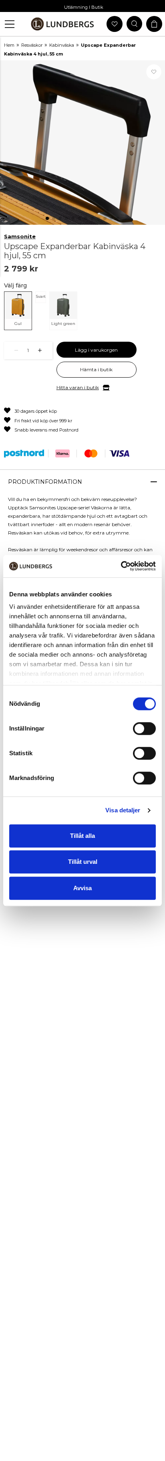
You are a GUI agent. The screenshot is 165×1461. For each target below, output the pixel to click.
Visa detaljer (122, 810)
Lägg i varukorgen (96, 350)
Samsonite (20, 236)
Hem (9, 45)
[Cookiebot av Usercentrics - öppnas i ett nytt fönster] (121, 566)
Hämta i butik (96, 369)
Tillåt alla (82, 835)
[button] (10, 24)
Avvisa (82, 888)
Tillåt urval (82, 861)
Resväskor (31, 45)
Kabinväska (61, 45)
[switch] (144, 728)
